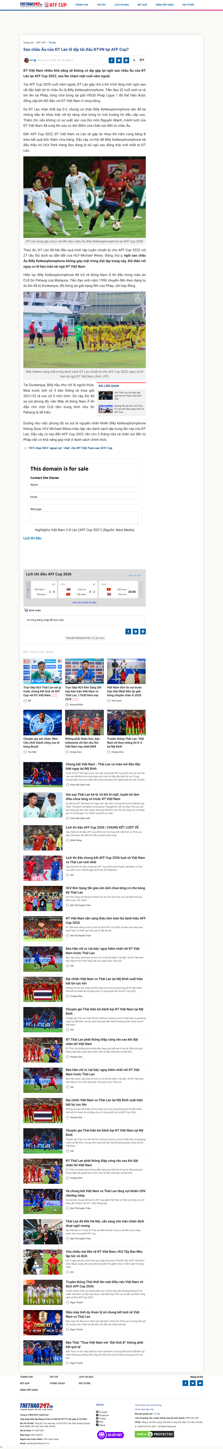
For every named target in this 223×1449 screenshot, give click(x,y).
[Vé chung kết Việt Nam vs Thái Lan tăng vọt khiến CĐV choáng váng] (43, 1201)
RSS (100, 1422)
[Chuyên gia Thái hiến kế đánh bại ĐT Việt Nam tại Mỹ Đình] (43, 1019)
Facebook (103, 1415)
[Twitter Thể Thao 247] (193, 1383)
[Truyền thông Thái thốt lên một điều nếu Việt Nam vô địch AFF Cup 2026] (43, 1292)
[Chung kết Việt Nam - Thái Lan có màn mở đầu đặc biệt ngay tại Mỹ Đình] (43, 774)
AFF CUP (41, 42)
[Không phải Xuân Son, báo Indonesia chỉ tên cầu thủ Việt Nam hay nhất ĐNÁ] (84, 722)
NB (29, 700)
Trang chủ (81, 5)
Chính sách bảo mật (144, 1409)
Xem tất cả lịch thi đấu (84, 602)
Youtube (102, 1412)
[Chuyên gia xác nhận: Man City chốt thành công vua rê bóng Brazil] (42, 722)
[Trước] (28, 590)
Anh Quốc (117, 700)
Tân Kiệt (32, 752)
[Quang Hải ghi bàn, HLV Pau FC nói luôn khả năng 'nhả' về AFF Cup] (106, 409)
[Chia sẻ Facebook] (111, 60)
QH (72, 875)
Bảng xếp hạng (165, 5)
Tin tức (101, 5)
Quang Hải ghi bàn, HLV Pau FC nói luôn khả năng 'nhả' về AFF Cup (129, 409)
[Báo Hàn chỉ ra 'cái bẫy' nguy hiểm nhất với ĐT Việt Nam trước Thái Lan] (43, 959)
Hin (72, 966)
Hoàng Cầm (76, 752)
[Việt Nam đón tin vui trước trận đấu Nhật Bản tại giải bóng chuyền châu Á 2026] (126, 671)
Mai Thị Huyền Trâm (80, 905)
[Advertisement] (111, 23)
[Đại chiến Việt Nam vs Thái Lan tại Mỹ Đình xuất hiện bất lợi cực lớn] (43, 989)
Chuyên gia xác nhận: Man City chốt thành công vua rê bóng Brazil (41, 742)
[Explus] (84, 616)
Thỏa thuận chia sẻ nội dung (148, 1405)
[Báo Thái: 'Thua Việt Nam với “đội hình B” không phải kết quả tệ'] (43, 1353)
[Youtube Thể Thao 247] (200, 1383)
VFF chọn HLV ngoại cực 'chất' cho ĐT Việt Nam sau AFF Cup (70, 448)
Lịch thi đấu (121, 5)
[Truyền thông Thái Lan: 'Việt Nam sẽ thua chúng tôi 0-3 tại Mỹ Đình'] (126, 722)
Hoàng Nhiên (76, 704)
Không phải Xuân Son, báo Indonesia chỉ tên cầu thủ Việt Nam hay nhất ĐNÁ (82, 742)
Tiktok (101, 1425)
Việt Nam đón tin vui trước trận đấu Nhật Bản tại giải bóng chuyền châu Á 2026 (124, 691)
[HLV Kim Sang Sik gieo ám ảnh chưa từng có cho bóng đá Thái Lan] (43, 898)
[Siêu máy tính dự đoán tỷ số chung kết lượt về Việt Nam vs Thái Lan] (43, 1322)
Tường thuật (57, 1383)
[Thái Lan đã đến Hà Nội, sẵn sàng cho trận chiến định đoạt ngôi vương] (43, 1231)
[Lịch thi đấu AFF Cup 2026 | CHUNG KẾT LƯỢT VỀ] (43, 838)
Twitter (102, 1418)
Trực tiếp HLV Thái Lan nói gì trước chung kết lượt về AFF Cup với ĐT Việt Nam (42, 691)
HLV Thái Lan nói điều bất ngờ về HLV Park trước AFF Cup (128, 395)
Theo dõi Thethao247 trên (78, 638)
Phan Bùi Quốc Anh (80, 785)
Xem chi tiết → (136, 575)
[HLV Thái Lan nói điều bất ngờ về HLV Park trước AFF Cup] (106, 396)
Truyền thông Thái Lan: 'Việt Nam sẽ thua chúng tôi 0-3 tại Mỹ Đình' (125, 742)
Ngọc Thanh (76, 1302)
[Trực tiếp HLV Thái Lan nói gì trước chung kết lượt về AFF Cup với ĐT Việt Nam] (42, 671)
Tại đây (156, 1414)
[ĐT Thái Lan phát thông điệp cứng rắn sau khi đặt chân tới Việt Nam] (43, 1050)
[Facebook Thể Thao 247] (185, 1383)
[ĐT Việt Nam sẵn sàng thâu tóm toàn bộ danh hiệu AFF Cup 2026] (43, 928)
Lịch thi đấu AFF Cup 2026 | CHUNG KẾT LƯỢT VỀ (102, 827)
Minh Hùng (76, 840)
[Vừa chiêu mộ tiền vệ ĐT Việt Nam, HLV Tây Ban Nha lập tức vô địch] (43, 1262)
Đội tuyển (188, 5)
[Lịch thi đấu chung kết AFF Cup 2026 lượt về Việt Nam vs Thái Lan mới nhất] (43, 868)
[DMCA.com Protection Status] (155, 1434)
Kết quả (142, 5)
